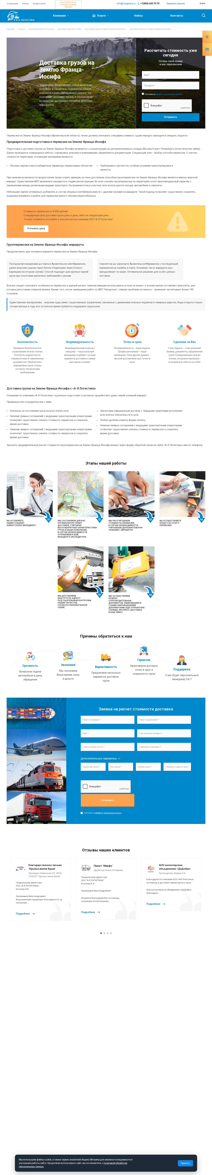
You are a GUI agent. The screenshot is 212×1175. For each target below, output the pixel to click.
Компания (59, 15)
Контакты (176, 15)
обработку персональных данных (169, 94)
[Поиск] (202, 16)
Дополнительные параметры (99, 758)
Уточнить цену (36, 228)
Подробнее (23, 913)
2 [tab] (104, 933)
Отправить (107, 800)
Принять (185, 1163)
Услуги (101, 15)
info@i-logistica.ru (126, 3)
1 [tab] (101, 933)
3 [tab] (107, 933)
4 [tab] (111, 933)
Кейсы (138, 15)
